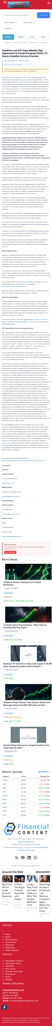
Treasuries (43, 42)
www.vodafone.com (30, 282)
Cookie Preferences (33, 1020)
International (33, 42)
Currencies (23, 42)
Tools (43, 37)
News (15, 42)
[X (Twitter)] (16, 858)
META (5, 799)
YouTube (36, 319)
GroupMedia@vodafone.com (11, 496)
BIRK (11, 721)
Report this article (10, 552)
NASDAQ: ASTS (17, 82)
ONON (19, 721)
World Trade (17, 717)
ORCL (5, 811)
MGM (20, 639)
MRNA (22, 601)
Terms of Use (45, 1018)
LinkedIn (10, 321)
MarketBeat (9, 593)
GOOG (5, 796)
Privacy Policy (42, 847)
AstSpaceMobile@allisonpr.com (12, 536)
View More (42, 771)
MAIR (11, 678)
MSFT (5, 803)
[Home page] (19, 4)
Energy (11, 760)
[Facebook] (23, 858)
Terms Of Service (28, 850)
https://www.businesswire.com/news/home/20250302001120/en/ (23, 460)
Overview (8, 42)
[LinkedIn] (29, 858)
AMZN (5, 780)
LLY (14, 601)
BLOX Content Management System (19, 1022)
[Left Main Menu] (5, 2)
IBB (11, 601)
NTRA (27, 601)
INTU (11, 639)
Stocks (20, 37)
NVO (31, 601)
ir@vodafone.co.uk (8, 483)
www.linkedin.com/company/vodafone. (14, 286)
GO (15, 721)
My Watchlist (28, 23)
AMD (4, 788)
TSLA (4, 815)
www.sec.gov (6, 443)
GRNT (11, 764)
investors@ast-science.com (11, 514)
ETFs (32, 37)
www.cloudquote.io (26, 841)
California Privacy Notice (20, 1020)
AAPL (5, 784)
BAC (4, 792)
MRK (17, 601)
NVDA (5, 807)
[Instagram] (35, 858)
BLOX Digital (36, 1022)
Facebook (19, 321)
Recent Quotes (9, 23)
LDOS (15, 639)
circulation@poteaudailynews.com (23, 1000)
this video (31, 321)
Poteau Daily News (17, 1018)
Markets (8, 37)
